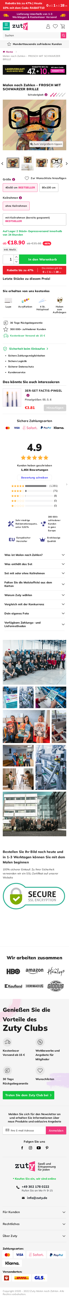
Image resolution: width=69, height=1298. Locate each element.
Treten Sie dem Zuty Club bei (26, 1095)
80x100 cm (49, 187)
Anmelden (56, 1130)
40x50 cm (20, 187)
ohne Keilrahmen (16, 205)
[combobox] (32, 35)
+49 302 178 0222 (35, 1186)
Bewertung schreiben (34, 477)
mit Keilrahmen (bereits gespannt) (27, 219)
